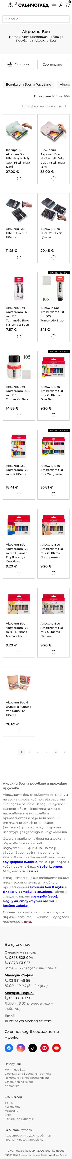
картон (55, 866)
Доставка (12, 1086)
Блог (8, 1115)
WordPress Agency (58, 1155)
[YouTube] (56, 1048)
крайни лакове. (15, 906)
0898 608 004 (21, 957)
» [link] (65, 752)
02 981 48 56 (19, 980)
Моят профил (15, 1069)
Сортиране (52, 64)
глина (33, 871)
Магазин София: (19, 975)
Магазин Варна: (19, 993)
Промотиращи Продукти (24, 1139)
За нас (9, 1102)
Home (14, 37)
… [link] (46, 752)
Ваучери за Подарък (19, 1119)
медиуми (10, 901)
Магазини (11, 1110)
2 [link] (29, 752)
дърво (42, 866)
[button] (55, 4)
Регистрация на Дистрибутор (28, 1135)
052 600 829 (19, 998)
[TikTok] (32, 1048)
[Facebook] (9, 1048)
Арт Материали (36, 37)
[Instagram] (21, 1048)
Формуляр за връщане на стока (28, 1073)
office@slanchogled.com (30, 1021)
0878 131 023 (19, 963)
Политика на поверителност (27, 1077)
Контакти (13, 1106)
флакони (10, 892)
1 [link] (21, 752)
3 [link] (38, 752)
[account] (61, 4)
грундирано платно (20, 862)
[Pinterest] (44, 1048)
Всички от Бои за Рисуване (28, 84)
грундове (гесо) (44, 896)
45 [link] (55, 752)
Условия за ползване (19, 1082)
